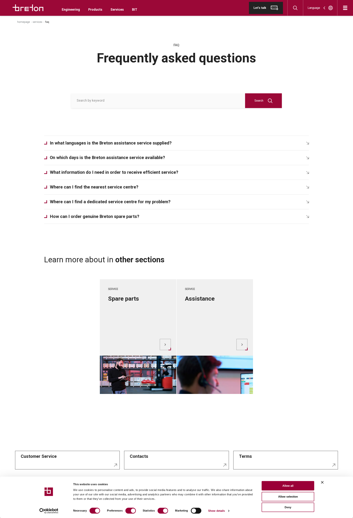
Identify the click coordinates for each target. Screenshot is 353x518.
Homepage (23, 21)
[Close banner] (322, 482)
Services (117, 9)
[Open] (345, 8)
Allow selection (288, 496)
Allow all (287, 485)
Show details (216, 510)
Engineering (71, 9)
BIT (134, 9)
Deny (288, 507)
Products (95, 9)
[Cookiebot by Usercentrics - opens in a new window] (49, 511)
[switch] (130, 511)
